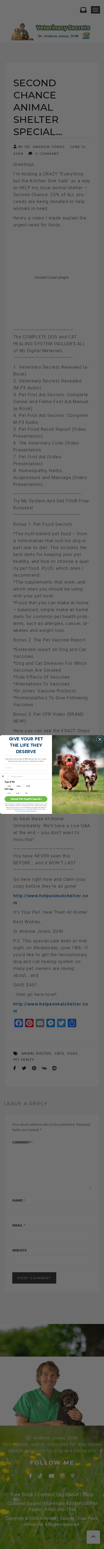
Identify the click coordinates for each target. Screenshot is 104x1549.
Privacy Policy (22, 811)
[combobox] (5, 776)
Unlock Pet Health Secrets (26, 799)
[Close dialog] (100, 739)
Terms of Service (32, 811)
